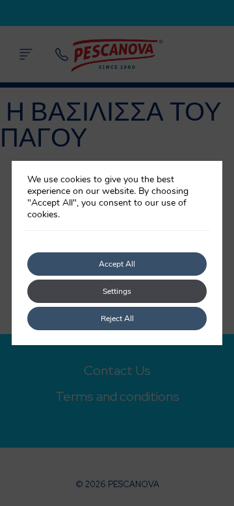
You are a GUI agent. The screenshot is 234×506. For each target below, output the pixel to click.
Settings (117, 291)
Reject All (117, 318)
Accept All (117, 264)
